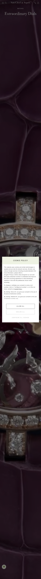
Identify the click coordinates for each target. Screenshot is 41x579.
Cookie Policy (18, 289)
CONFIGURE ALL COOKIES (20, 317)
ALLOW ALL (20, 306)
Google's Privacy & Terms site (12, 275)
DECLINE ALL (20, 312)
